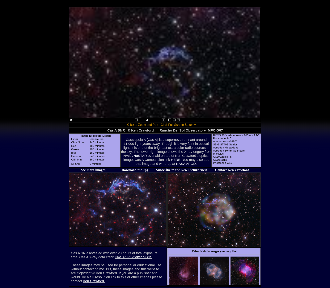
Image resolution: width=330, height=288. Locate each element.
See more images (93, 170)
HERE (175, 160)
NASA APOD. (186, 164)
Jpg (145, 170)
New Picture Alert (194, 170)
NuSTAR (140, 156)
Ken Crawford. (94, 281)
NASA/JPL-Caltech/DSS (133, 257)
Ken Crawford (238, 170)
